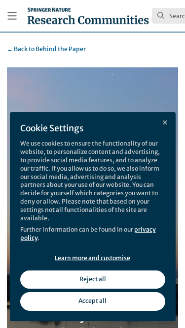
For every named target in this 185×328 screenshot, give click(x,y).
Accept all (92, 300)
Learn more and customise (92, 258)
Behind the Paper (46, 49)
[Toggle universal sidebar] (12, 16)
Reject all (92, 279)
